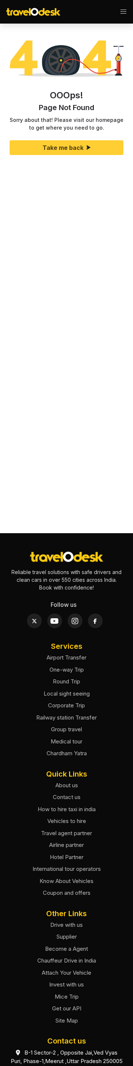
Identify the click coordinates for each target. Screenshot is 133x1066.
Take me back (62, 147)
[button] (123, 11)
